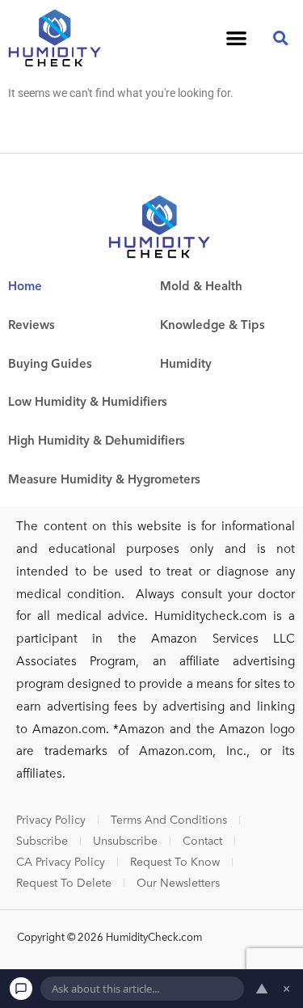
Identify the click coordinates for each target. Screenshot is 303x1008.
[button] (237, 37)
